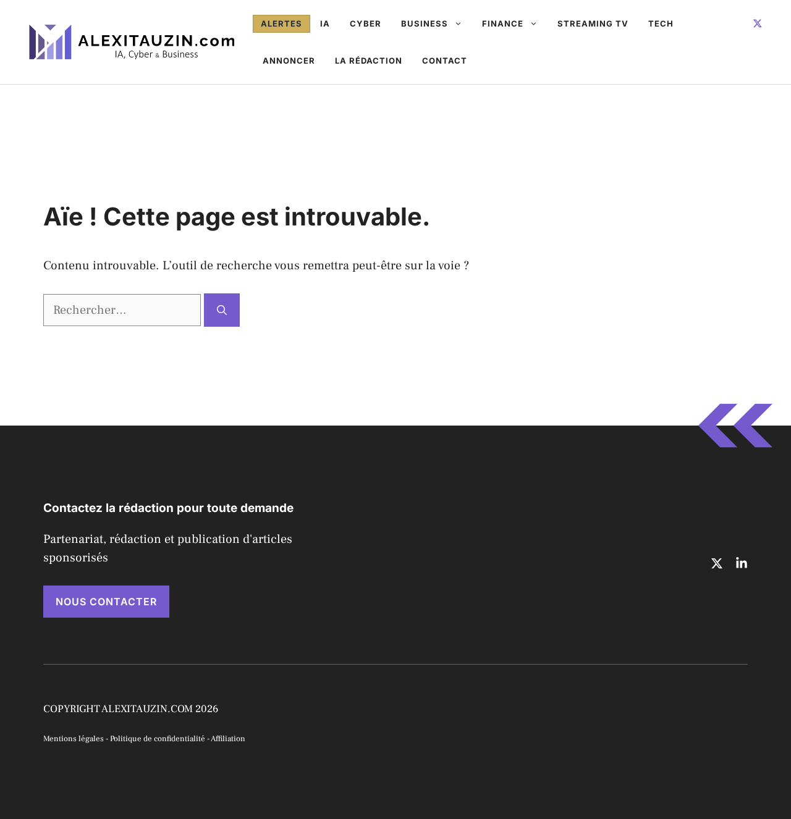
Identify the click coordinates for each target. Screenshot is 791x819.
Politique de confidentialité (157, 739)
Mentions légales (73, 739)
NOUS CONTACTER (106, 601)
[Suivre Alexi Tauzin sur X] (757, 23)
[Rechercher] (222, 310)
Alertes (281, 23)
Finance (502, 23)
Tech (661, 23)
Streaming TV (592, 23)
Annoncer (289, 60)
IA (325, 23)
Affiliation (228, 739)
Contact (444, 60)
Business (424, 23)
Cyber (365, 23)
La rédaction (368, 60)
